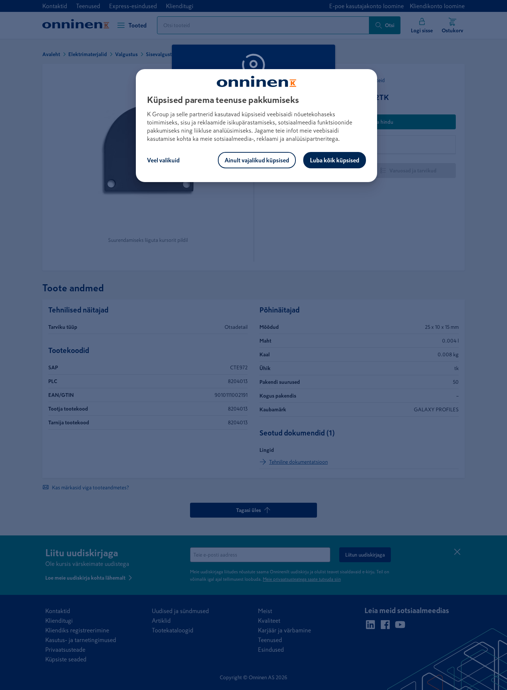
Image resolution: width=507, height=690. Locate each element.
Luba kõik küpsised (334, 160)
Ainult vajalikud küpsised (257, 160)
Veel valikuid (163, 160)
